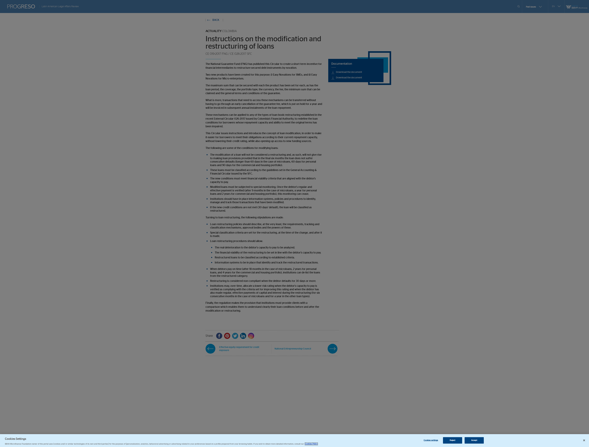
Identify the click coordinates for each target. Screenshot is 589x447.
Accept (474, 440)
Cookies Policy (311, 444)
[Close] (584, 440)
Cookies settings (431, 440)
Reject (452, 440)
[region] (294, 440)
